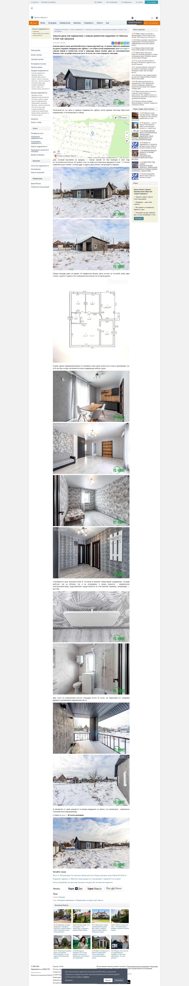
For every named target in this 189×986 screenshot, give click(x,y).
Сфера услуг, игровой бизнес (40, 111)
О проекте (35, 2)
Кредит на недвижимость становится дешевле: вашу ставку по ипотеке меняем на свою (148, 145)
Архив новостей (37, 35)
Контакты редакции (59, 969)
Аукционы (34, 119)
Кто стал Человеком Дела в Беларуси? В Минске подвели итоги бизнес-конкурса (144, 62)
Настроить (69, 980)
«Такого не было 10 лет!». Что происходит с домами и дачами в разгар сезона (120, 927)
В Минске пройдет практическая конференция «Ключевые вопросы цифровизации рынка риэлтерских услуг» (144, 42)
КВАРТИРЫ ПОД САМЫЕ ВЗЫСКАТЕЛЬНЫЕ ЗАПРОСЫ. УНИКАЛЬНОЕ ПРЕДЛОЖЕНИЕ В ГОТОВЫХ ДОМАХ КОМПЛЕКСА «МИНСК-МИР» (144, 166)
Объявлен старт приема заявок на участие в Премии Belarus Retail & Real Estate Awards (144, 77)
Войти (140, 2)
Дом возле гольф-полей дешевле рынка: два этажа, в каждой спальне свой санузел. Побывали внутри (100, 928)
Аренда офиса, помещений (39, 103)
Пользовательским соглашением (138, 966)
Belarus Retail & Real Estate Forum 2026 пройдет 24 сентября (143, 49)
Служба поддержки (59, 974)
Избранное (127, 2)
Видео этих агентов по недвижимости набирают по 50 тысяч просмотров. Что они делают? (119, 954)
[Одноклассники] (116, 43)
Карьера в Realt (58, 966)
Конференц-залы (37, 133)
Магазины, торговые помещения (41, 81)
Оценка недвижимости (39, 146)
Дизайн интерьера (37, 155)
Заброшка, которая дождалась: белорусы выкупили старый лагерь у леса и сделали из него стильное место (62, 928)
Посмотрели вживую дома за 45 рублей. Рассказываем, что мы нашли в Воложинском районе (62, 954)
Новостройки (35, 50)
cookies (86, 977)
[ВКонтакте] (113, 43)
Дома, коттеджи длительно (39, 101)
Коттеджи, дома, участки (39, 77)
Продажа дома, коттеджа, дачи (86, 900)
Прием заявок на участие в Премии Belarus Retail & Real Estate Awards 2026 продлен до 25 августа (143, 35)
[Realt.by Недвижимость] (32, 8)
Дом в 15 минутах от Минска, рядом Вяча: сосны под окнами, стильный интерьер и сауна (101, 954)
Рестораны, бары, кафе (38, 83)
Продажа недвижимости (39, 70)
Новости (100, 900)
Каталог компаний (37, 172)
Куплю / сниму (36, 122)
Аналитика (36, 31)
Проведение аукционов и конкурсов (40, 150)
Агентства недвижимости (40, 165)
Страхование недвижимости (36, 142)
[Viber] (119, 43)
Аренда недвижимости (39, 93)
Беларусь (62, 897)
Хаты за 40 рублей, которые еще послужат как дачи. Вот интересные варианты (83, 882)
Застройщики (36, 169)
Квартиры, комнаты (37, 75)
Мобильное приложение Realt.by (42, 975)
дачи (63, 815)
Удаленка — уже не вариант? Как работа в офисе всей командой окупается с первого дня (148, 125)
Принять (108, 980)
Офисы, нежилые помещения (40, 79)
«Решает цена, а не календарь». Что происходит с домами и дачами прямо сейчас (81, 927)
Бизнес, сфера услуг (38, 87)
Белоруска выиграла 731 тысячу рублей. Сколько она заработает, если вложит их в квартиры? (81, 954)
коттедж (123, 48)
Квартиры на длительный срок (40, 97)
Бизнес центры (36, 55)
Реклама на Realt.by (48, 2)
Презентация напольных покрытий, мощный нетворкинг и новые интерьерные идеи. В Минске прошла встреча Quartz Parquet (145, 55)
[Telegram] (128, 43)
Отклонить (118, 980)
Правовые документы (60, 980)
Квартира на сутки (37, 95)
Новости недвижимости (40, 29)
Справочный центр (59, 972)
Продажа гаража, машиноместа (41, 88)
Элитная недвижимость (38, 73)
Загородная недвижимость (66, 900)
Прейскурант (57, 977)
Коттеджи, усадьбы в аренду (40, 99)
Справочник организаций (40, 187)
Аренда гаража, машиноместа (40, 113)
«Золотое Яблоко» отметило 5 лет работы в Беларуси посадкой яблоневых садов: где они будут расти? (144, 69)
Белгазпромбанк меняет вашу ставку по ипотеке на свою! (147, 175)
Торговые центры (37, 59)
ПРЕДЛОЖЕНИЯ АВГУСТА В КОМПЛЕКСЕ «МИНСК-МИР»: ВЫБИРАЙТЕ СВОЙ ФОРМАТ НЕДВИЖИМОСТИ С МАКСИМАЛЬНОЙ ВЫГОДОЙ (144, 135)
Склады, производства (38, 85)
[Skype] (125, 43)
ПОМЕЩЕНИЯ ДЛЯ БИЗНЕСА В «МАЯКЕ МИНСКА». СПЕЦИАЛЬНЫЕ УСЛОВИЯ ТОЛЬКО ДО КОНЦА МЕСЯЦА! (144, 155)
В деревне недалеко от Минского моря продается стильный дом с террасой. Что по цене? (87, 879)
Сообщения (113, 2)
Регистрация (151, 2)
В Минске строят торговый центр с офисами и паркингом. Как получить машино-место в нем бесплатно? (144, 116)
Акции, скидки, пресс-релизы (41, 33)
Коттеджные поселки (38, 64)
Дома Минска (36, 183)
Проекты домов (36, 67)
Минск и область (40, 17)
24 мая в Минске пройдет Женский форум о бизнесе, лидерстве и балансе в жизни (144, 103)
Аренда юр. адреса (37, 115)
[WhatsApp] (122, 43)
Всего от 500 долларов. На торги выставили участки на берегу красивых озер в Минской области (89, 875)
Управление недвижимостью (37, 137)
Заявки (99, 2)
